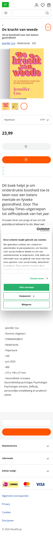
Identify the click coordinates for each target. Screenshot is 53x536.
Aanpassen (25, 296)
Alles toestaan (26, 287)
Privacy (6, 504)
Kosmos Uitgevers (15, 333)
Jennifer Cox (8, 43)
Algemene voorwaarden (15, 495)
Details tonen (37, 278)
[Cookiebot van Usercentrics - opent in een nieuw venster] (37, 229)
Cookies (6, 512)
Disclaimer (8, 520)
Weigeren (26, 304)
